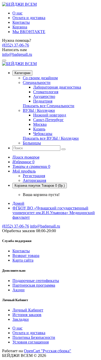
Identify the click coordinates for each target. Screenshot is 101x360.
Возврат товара (25, 255)
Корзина (19, 27)
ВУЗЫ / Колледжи (39, 110)
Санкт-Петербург (48, 120)
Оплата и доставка (28, 17)
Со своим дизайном (40, 78)
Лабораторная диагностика (57, 87)
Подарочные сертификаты (35, 280)
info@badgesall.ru (17, 54)
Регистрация (34, 176)
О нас (17, 13)
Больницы (32, 143)
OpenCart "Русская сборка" (47, 351)
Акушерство (44, 96)
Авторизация (34, 180)
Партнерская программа (33, 285)
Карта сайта (22, 260)
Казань (39, 129)
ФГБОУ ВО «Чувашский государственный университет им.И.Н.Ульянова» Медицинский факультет (53, 213)
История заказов (26, 314)
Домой (18, 203)
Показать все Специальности (48, 106)
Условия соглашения (30, 342)
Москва (40, 124)
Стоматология (45, 92)
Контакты (21, 22)
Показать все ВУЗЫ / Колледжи (51, 138)
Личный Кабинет (27, 310)
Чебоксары (42, 133)
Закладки (20, 319)
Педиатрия (42, 101)
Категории (22, 73)
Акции (18, 290)
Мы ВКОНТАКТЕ (28, 31)
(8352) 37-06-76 (15, 45)
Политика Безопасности (33, 337)
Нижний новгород (49, 115)
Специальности (37, 82)
